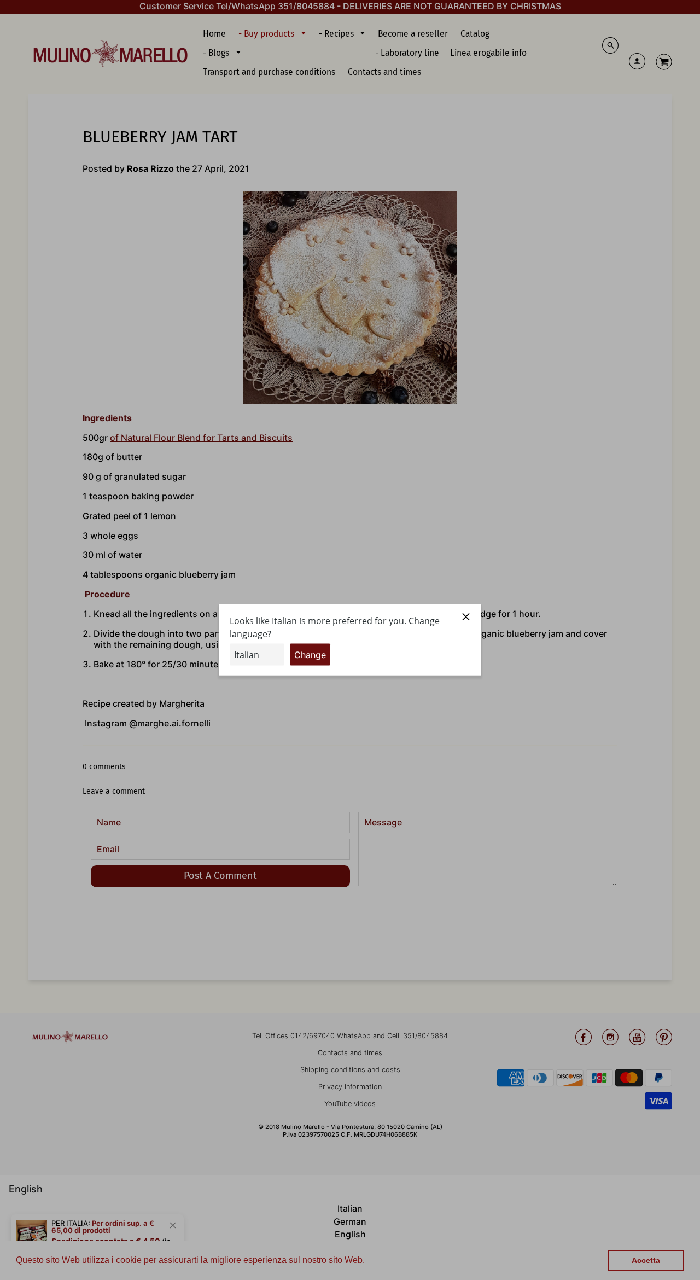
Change (310, 654)
